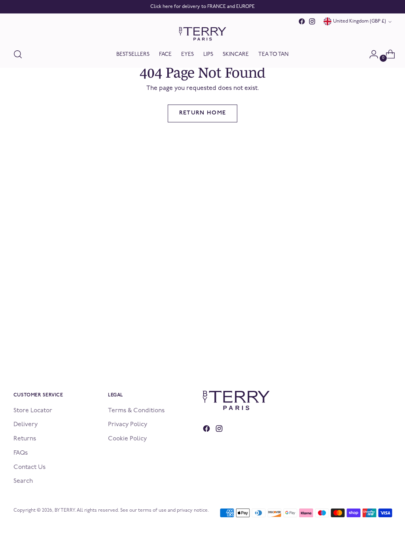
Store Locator (32, 411)
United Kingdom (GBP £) (359, 21)
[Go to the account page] (371, 54)
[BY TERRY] (202, 34)
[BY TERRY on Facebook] (301, 21)
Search (23, 481)
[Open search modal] (18, 54)
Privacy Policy (127, 424)
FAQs (20, 453)
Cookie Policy (127, 439)
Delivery (25, 424)
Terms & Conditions (136, 411)
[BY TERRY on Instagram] (312, 21)
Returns (24, 439)
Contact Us (29, 467)
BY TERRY (65, 510)
